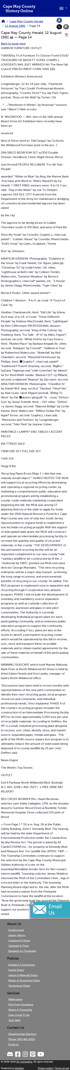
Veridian (19, 1068)
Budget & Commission (21, 964)
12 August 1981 (15, 26)
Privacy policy (45, 1068)
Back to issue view (13, 43)
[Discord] (10, 1054)
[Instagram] (25, 1054)
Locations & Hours (19, 940)
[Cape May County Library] (3, 22)
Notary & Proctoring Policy (24, 980)
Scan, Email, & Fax (18, 1015)
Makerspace (15, 999)
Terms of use (62, 1068)
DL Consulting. (24, 1061)
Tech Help (14, 1020)
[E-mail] (66, 26)
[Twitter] (59, 26)
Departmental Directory (22, 1034)
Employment (16, 930)
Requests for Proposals (22, 951)
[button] (62, 8)
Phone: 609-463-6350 (21, 1039)
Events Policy (16, 970)
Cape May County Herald (26, 21)
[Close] (32, 903)
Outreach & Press (18, 945)
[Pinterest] (32, 1054)
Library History (16, 935)
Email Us (13, 1044)
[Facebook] (59, 20)
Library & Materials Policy (23, 975)
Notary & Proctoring (20, 1009)
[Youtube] (40, 1054)
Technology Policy (19, 985)
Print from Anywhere (20, 1004)
